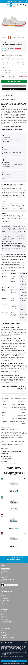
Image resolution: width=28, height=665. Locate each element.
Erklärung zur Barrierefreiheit (8, 579)
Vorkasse (3, 639)
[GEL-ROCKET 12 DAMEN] (14, 485)
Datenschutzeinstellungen (7, 581)
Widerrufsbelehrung (5, 614)
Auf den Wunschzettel (15, 86)
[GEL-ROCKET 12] (14, 503)
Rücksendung (4, 576)
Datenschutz (4, 616)
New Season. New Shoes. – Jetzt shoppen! (14, 1)
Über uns (3, 618)
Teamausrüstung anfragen (7, 602)
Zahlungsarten (4, 573)
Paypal (2, 630)
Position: (4, 451)
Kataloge (3, 603)
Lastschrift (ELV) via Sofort (7, 634)
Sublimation (4, 595)
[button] (3, 5)
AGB (2, 613)
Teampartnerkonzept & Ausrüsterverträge (11, 597)
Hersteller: (5, 456)
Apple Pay (3, 632)
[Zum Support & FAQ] (21, 5)
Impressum (3, 611)
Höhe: (3, 448)
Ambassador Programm (7, 621)
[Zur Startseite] (10, 5)
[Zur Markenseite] (4, 42)
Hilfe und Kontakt (5, 569)
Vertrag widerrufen (5, 568)
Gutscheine (3, 577)
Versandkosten (4, 571)
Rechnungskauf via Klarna (7, 637)
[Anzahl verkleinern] (10, 77)
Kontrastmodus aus (12, 585)
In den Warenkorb (14, 81)
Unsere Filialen (4, 619)
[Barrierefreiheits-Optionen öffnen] (2, 585)
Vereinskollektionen (5, 600)
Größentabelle (24, 72)
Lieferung (3, 574)
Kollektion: (4, 453)
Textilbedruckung (5, 598)
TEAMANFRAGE (14, 89)
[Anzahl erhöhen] (14, 77)
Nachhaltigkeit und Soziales (7, 623)
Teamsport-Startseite (6, 593)
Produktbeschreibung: (8, 99)
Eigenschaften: (6, 428)
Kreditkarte (3, 635)
